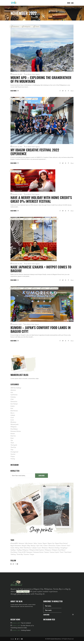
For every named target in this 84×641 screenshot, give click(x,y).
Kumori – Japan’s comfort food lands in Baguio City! (40, 329)
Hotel (21, 548)
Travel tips (13, 447)
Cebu (41, 545)
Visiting (12, 459)
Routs (11, 438)
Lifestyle (12, 415)
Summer (46, 552)
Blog (28, 545)
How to (12, 413)
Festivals (63, 545)
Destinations (13, 401)
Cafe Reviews (13, 395)
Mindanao (16, 26)
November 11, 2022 (17, 194)
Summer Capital (54, 552)
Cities (11, 399)
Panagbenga (63, 548)
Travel (37, 26)
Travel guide (13, 445)
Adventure (13, 390)
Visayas (12, 456)
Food (27, 219)
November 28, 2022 (17, 74)
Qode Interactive (55, 639)
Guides (12, 548)
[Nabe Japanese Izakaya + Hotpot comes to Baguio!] (33, 239)
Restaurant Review (38, 552)
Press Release (13, 552)
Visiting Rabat (26, 630)
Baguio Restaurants (15, 545)
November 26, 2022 (17, 147)
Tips (11, 440)
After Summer (28, 543)
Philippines (27, 26)
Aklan (35, 543)
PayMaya (13, 550)
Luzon (14, 99)
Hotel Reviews (14, 411)
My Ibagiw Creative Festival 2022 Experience (34, 151)
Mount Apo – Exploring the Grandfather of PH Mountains (40, 79)
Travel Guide (67, 552)
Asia (11, 392)
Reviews (12, 433)
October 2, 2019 (16, 623)
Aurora (40, 543)
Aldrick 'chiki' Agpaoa (32, 74)
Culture (45, 545)
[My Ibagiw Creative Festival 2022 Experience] (42, 120)
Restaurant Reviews (15, 431)
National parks (14, 424)
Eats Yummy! (16, 219)
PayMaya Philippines (22, 550)
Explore (12, 406)
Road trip (13, 436)
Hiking (17, 548)
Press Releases (16, 171)
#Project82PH (13, 543)
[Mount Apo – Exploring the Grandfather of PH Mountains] (42, 48)
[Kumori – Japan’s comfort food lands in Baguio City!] (42, 304)
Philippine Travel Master (58, 550)
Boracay (33, 545)
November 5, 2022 (16, 324)
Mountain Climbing (54, 548)
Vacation (12, 454)
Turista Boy (20, 554)
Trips (11, 450)
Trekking (13, 554)
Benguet (24, 545)
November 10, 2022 (17, 264)
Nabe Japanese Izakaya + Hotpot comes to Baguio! (40, 268)
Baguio (45, 543)
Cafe (37, 545)
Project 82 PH (21, 552)
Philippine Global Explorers (36, 550)
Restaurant (29, 552)
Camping (13, 397)
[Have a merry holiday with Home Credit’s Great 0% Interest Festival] (32, 180)
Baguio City (51, 543)
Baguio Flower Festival (61, 543)
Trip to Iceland (26, 623)
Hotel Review (27, 548)
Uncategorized (14, 452)
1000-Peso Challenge (15, 388)
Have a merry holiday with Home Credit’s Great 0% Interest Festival (41, 199)
